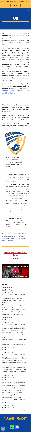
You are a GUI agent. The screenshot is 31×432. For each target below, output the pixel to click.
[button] (2, 10)
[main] (16, 19)
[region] (15, 4)
